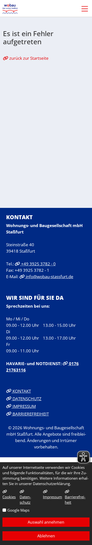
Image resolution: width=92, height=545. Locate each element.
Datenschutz (25, 499)
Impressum (52, 496)
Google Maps (18, 510)
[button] (82, 8)
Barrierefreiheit (75, 499)
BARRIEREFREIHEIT (30, 414)
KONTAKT (21, 391)
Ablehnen (46, 536)
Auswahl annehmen (46, 522)
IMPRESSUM (24, 406)
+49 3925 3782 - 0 (38, 264)
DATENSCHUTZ (26, 399)
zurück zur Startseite (28, 58)
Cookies (9, 496)
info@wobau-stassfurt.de (49, 276)
